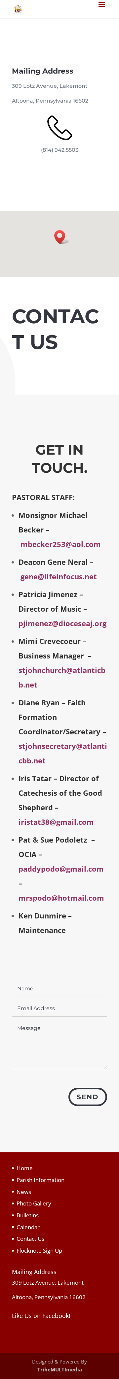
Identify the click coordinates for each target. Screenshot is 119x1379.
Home (25, 1168)
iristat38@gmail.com (56, 822)
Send (88, 1097)
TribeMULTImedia (59, 1369)
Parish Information (40, 1180)
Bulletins (28, 1215)
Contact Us (30, 1238)
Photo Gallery (34, 1203)
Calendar (28, 1227)
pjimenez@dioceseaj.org (62, 623)
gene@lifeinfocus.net (58, 576)
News (24, 1192)
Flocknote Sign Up (39, 1250)
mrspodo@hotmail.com (61, 898)
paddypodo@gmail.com (61, 869)
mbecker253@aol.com (60, 544)
